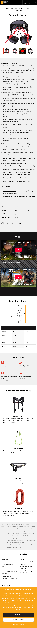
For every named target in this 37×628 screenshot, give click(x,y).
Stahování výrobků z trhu (9, 578)
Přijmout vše (18, 614)
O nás (3, 557)
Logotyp (22, 564)
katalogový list (5, 366)
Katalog (22, 557)
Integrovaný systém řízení (9, 571)
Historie (3, 566)
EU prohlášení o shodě (26, 562)
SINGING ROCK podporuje (9, 569)
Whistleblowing (6, 576)
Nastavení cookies (18, 624)
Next (35, 51)
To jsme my (4, 562)
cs (34, 2)
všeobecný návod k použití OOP (9, 377)
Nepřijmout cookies (18, 619)
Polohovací (18, 10)
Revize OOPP (23, 559)
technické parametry (25, 377)
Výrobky (21, 8)
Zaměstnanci (5, 559)
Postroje (28, 8)
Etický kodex (5, 574)
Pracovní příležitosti (7, 564)
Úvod (6, 8)
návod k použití (23, 366)
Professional (13, 8)
